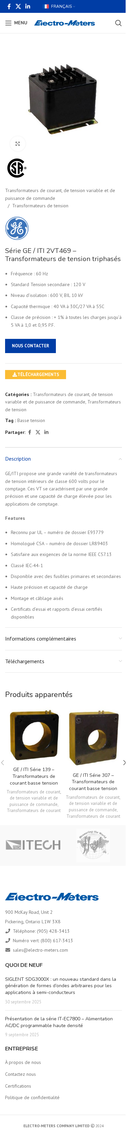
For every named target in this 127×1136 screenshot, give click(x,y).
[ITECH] (33, 845)
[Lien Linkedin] (27, 6)
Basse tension (31, 420)
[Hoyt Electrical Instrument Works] (93, 845)
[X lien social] (18, 6)
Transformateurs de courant (34, 810)
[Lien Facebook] (9, 6)
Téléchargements (38, 374)
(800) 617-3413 (57, 940)
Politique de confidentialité (32, 1097)
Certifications (18, 1086)
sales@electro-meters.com (40, 950)
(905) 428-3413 (53, 931)
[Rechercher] (118, 23)
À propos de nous (23, 1062)
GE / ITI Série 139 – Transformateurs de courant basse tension (34, 776)
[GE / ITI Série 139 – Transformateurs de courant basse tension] (34, 735)
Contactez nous (20, 1074)
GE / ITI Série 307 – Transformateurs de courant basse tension (93, 782)
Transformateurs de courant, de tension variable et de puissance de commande (60, 194)
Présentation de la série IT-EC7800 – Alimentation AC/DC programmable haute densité (59, 1022)
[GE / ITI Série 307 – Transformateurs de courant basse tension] (93, 738)
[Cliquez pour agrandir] (17, 144)
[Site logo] (64, 23)
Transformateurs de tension (40, 206)
